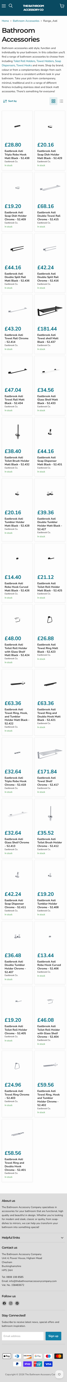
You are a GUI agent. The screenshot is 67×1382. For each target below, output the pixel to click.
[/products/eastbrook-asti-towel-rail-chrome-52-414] (17, 310)
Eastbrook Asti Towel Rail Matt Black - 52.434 (14, 399)
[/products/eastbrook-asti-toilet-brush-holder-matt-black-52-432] (17, 432)
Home (5, 20)
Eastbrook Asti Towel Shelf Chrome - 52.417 (48, 781)
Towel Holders (45, 61)
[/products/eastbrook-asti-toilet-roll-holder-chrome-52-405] (17, 1001)
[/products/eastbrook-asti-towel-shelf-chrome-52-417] (50, 753)
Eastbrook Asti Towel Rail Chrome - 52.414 (16, 338)
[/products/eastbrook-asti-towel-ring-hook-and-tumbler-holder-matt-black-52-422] (17, 684)
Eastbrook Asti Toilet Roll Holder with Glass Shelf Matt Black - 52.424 (17, 650)
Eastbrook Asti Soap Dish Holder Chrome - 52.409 (16, 216)
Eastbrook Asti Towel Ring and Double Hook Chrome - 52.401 (15, 1164)
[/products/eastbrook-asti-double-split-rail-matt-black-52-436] (17, 248)
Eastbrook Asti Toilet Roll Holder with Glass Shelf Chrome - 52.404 (48, 1031)
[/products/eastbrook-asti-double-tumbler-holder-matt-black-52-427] (50, 493)
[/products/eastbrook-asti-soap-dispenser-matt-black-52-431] (50, 432)
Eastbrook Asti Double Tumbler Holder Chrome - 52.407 (15, 967)
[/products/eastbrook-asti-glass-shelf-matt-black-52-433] (50, 371)
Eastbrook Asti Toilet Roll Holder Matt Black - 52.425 (49, 587)
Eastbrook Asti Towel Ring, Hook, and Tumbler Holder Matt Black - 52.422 (17, 716)
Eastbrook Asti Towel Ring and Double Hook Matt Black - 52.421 (49, 715)
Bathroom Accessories (26, 20)
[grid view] (53, 101)
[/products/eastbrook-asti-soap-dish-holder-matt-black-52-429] (50, 126)
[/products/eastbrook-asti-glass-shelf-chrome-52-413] (17, 814)
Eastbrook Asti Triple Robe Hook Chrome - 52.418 (15, 781)
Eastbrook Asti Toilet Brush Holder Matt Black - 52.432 (17, 461)
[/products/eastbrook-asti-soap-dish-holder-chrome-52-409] (17, 187)
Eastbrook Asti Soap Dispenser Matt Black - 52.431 (49, 461)
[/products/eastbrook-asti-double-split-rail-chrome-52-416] (50, 248)
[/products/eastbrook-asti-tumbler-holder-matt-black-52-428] (17, 493)
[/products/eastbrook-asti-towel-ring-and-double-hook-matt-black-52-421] (50, 684)
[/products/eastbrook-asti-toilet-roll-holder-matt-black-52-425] (50, 558)
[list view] (61, 101)
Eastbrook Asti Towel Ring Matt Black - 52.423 (47, 648)
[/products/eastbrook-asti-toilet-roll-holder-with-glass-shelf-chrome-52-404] (50, 1001)
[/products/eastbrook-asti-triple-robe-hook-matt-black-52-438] (17, 126)
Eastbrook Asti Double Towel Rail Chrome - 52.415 (48, 216)
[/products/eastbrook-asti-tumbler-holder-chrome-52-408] (50, 875)
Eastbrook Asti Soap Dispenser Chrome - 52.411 (15, 904)
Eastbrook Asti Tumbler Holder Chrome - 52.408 (48, 904)
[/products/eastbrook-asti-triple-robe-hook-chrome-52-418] (17, 753)
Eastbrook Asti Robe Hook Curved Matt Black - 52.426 (17, 587)
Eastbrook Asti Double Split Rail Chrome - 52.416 (48, 277)
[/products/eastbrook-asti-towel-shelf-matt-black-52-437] (50, 310)
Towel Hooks (24, 65)
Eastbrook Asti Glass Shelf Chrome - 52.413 (17, 842)
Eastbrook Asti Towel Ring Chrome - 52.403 (17, 1094)
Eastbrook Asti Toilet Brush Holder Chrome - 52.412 (49, 842)
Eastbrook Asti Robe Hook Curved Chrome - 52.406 (49, 965)
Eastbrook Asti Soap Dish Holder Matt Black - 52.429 (49, 154)
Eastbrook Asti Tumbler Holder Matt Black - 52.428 (17, 522)
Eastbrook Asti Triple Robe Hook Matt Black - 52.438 (17, 154)
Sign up (53, 1336)
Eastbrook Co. (11, 161)
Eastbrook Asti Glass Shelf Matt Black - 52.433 (47, 399)
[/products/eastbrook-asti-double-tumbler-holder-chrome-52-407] (17, 936)
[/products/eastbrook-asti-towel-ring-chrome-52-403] (17, 1066)
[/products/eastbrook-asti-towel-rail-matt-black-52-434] (17, 371)
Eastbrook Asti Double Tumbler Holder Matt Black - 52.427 (49, 524)
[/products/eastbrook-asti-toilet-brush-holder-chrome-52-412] (50, 814)
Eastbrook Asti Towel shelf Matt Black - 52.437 (47, 338)
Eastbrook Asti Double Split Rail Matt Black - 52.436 (17, 277)
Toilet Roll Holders (24, 61)
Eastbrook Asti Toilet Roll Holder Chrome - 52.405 (16, 1029)
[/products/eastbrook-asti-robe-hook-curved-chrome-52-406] (50, 936)
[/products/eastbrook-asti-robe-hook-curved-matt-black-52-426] (17, 558)
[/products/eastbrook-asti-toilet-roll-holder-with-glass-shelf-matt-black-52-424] (17, 620)
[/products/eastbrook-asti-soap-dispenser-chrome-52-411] (17, 875)
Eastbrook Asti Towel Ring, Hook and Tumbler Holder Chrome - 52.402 (48, 1098)
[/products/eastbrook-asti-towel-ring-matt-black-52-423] (50, 620)
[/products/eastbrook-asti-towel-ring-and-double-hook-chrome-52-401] (17, 1134)
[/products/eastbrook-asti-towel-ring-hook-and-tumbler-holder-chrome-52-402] (50, 1066)
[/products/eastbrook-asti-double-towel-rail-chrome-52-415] (50, 187)
